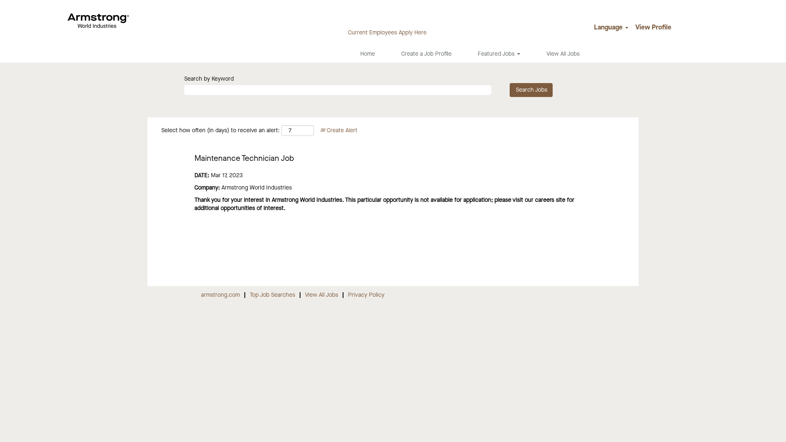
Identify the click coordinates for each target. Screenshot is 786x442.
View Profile (653, 28)
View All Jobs (563, 54)
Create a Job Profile (426, 54)
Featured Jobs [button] (497, 54)
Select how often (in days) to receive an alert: (220, 130)
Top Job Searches (272, 295)
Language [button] (609, 28)
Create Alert (341, 130)
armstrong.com (220, 295)
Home (367, 54)
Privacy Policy (366, 295)
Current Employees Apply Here (387, 33)
